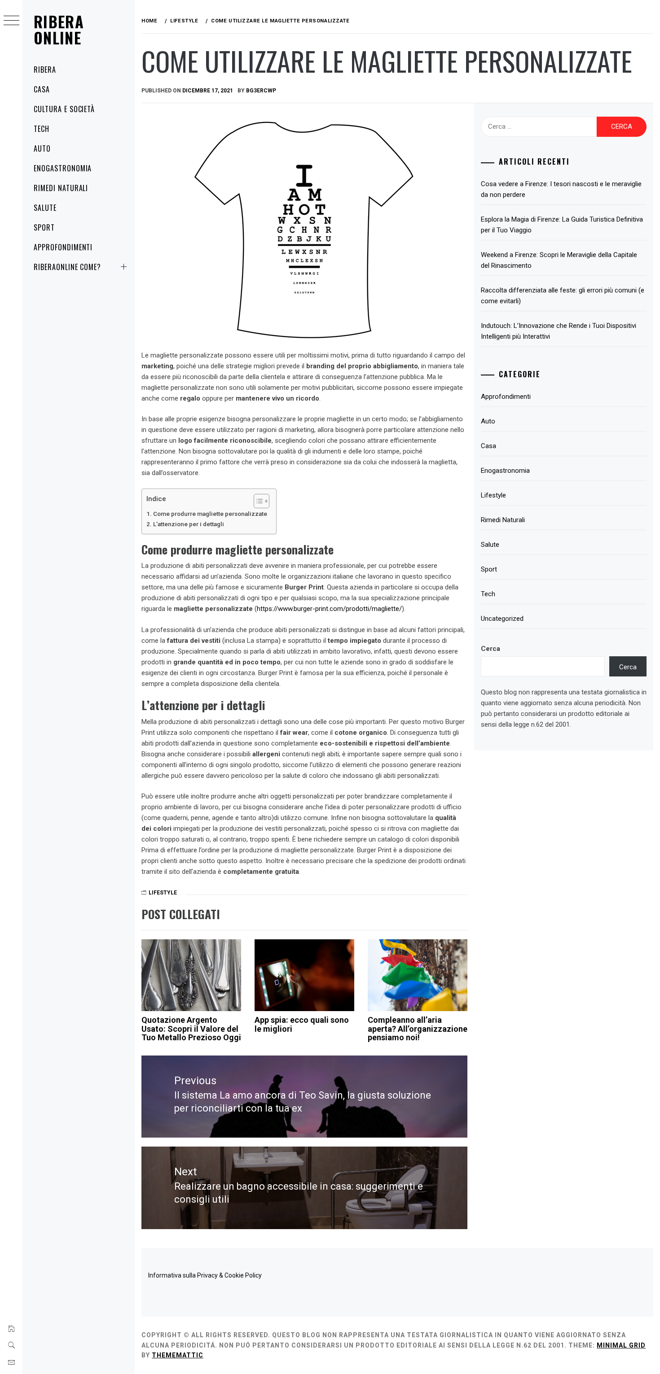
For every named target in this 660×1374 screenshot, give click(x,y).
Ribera (45, 69)
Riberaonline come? (67, 267)
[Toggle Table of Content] (257, 501)
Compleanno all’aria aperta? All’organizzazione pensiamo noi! (417, 1028)
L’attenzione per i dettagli (188, 524)
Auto (42, 148)
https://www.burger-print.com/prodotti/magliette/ (329, 609)
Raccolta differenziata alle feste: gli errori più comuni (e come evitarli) (562, 295)
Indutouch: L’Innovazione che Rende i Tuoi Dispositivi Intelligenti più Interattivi (558, 331)
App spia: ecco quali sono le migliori (302, 1024)
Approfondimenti (63, 247)
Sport (44, 227)
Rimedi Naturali (61, 188)
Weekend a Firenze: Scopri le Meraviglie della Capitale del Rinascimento (559, 260)
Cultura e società (64, 109)
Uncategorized (502, 619)
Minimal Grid (621, 1345)
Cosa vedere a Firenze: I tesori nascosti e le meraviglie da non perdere (561, 189)
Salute (45, 207)
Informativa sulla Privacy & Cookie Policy (205, 1275)
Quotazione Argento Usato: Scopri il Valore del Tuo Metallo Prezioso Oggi (191, 1028)
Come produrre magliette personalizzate (210, 513)
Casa (42, 89)
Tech (41, 128)
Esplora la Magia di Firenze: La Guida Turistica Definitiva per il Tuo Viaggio (562, 224)
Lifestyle (163, 893)
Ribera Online (59, 29)
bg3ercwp (261, 90)
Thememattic (177, 1355)
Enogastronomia (63, 168)
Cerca (490, 649)
